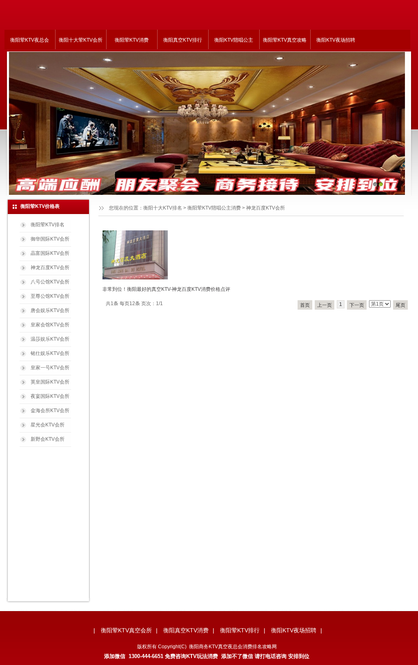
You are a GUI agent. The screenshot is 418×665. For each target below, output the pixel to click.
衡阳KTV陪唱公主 (233, 40)
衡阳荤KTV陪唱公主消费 (214, 208)
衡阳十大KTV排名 (162, 208)
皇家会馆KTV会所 (50, 325)
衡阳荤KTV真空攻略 (285, 40)
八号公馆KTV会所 (50, 282)
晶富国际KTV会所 (50, 253)
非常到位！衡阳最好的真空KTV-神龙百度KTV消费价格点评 (166, 289)
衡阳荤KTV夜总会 (29, 40)
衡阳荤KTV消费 (132, 40)
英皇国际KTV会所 (50, 382)
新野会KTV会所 (47, 439)
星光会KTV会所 (47, 425)
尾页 (400, 305)
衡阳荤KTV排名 (47, 225)
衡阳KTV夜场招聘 (335, 40)
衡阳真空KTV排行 (182, 40)
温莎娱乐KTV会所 (50, 339)
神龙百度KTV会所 (50, 267)
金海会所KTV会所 (50, 410)
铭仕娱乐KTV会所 (50, 353)
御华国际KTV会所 (50, 239)
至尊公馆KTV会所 (50, 296)
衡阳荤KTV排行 (240, 630)
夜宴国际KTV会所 (50, 396)
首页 (305, 305)
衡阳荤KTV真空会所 (126, 630)
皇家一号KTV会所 (50, 367)
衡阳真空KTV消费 (186, 630)
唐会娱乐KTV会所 (50, 310)
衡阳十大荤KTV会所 (80, 40)
